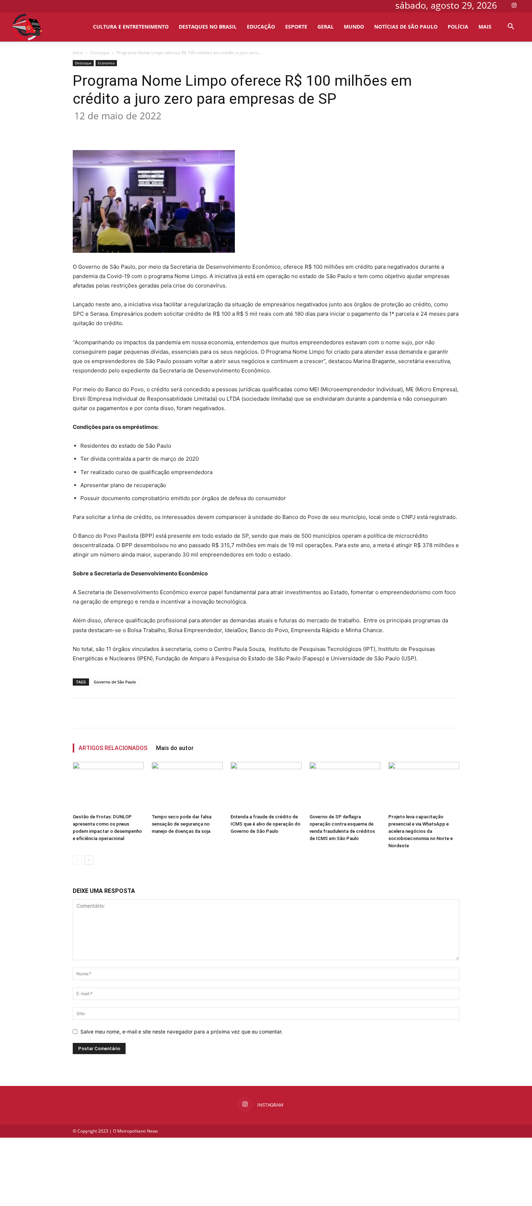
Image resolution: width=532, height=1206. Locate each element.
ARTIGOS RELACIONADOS (113, 748)
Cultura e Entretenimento (131, 26)
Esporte (296, 26)
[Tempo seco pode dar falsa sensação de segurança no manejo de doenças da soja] (187, 786)
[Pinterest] (174, 129)
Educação (261, 26)
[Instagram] (513, 5)
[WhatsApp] (191, 129)
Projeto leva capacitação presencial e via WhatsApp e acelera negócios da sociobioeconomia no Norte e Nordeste (420, 831)
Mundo (354, 26)
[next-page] (88, 860)
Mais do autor (175, 748)
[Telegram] (224, 129)
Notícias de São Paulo (406, 26)
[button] (510, 27)
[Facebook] (141, 129)
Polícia (458, 26)
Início (78, 53)
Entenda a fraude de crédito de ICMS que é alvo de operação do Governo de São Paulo (265, 824)
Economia (106, 62)
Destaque (100, 53)
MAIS (484, 26)
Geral (325, 26)
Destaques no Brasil (208, 26)
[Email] (207, 129)
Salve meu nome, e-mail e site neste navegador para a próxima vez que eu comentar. (181, 1031)
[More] (241, 129)
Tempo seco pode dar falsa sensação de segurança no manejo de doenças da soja (181, 824)
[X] (158, 129)
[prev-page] (77, 860)
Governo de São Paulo (115, 682)
